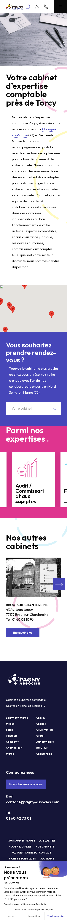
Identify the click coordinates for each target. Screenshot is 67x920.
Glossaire (47, 858)
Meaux (10, 723)
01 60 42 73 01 (18, 818)
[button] (51, 315)
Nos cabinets (45, 846)
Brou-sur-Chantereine (27, 605)
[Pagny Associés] (14, 8)
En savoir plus (22, 632)
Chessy (40, 717)
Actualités (47, 840)
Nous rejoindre (20, 846)
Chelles (41, 723)
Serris (9, 729)
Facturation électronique (31, 852)
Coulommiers (44, 729)
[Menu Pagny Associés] (60, 6)
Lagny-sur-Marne (17, 717)
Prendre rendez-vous (26, 784)
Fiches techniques (22, 858)
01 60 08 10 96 (23, 619)
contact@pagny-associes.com (32, 801)
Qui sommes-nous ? (21, 840)
